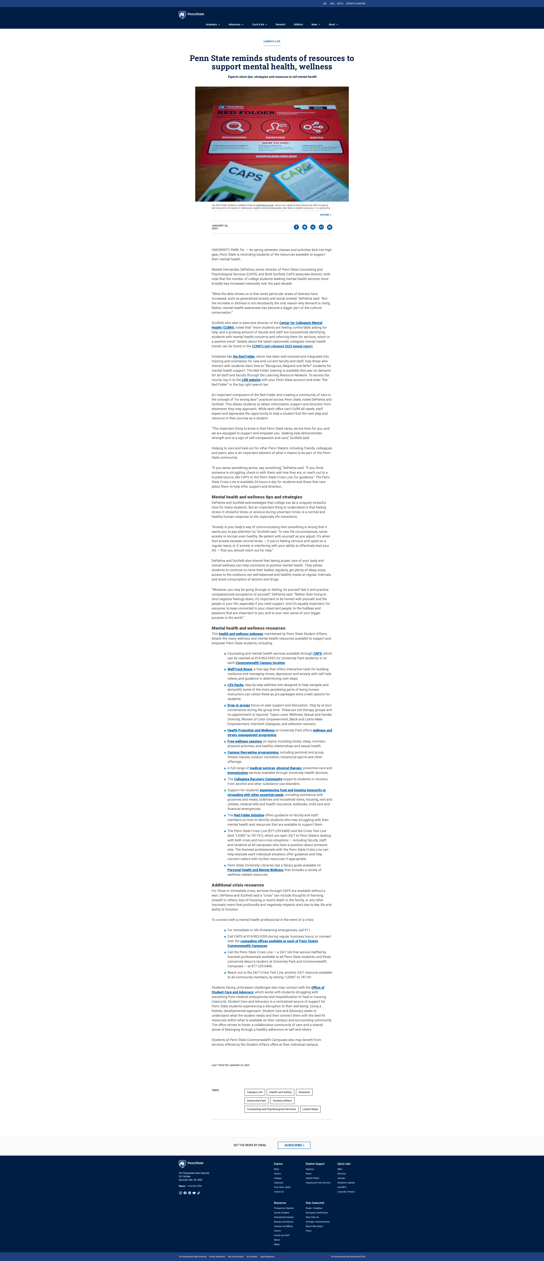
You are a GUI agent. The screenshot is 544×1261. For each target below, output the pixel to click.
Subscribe (293, 1145)
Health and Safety (280, 1092)
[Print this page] (329, 227)
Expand (324, 214)
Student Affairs (282, 1100)
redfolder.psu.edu (265, 205)
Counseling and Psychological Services (271, 1109)
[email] (321, 227)
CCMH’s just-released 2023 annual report (282, 346)
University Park (256, 1100)
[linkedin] (312, 227)
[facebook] (296, 227)
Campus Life (272, 41)
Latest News (310, 1109)
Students (304, 1092)
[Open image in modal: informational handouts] (272, 144)
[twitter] (304, 227)
